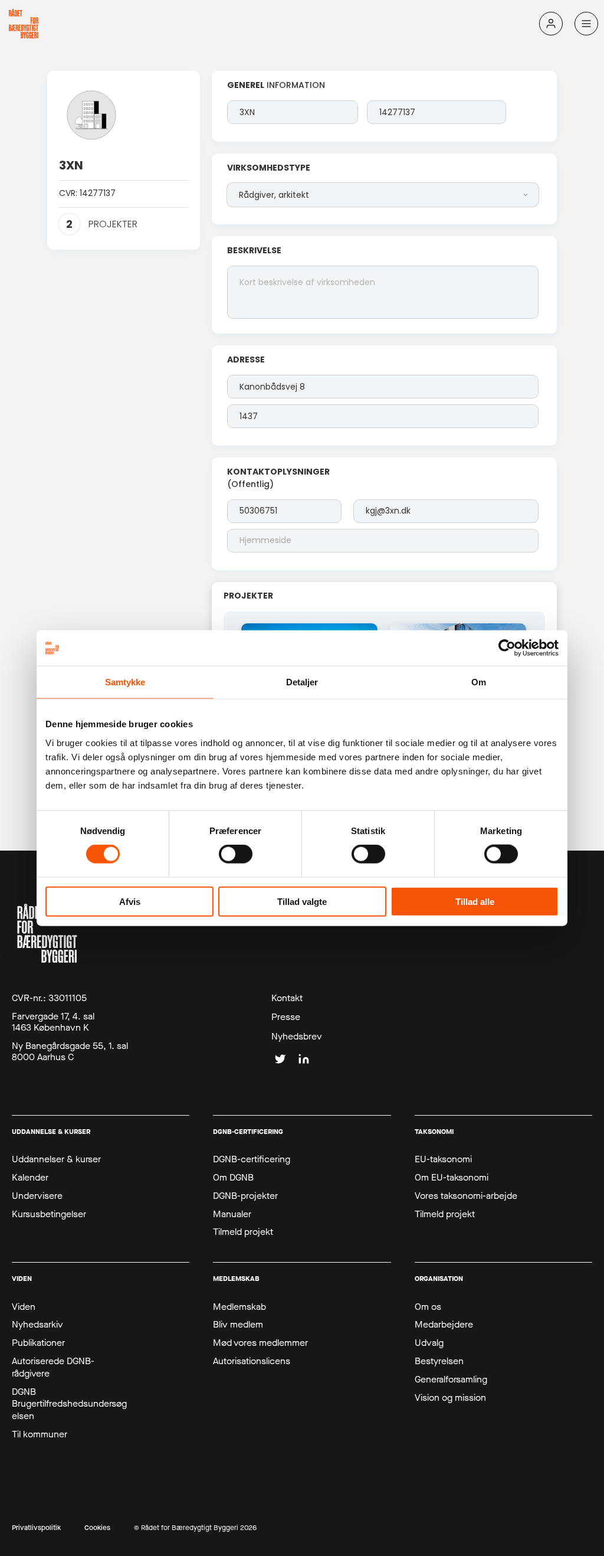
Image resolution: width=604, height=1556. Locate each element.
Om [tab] (478, 682)
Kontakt (287, 998)
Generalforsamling (451, 1379)
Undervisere (37, 1196)
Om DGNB (233, 1178)
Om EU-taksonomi (451, 1178)
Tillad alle (474, 901)
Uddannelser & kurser (56, 1159)
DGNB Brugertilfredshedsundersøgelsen (69, 1404)
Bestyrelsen (439, 1361)
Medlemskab (239, 1307)
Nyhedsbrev (296, 1036)
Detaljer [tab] (302, 682)
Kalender (30, 1178)
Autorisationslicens (251, 1361)
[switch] (235, 854)
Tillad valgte (302, 901)
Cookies (97, 1528)
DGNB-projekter (245, 1196)
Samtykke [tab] (125, 682)
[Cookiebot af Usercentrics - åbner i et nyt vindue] (507, 648)
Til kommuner (39, 1434)
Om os (428, 1307)
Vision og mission (450, 1398)
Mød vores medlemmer (260, 1343)
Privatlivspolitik (36, 1528)
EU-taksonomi (443, 1159)
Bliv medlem (238, 1325)
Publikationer (38, 1343)
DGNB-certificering (251, 1159)
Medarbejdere (444, 1325)
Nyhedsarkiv (37, 1325)
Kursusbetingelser (49, 1214)
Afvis (129, 901)
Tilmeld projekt (243, 1232)
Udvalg (429, 1343)
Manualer (232, 1214)
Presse (285, 1017)
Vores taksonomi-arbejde (466, 1196)
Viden (23, 1307)
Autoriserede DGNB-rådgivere (53, 1367)
